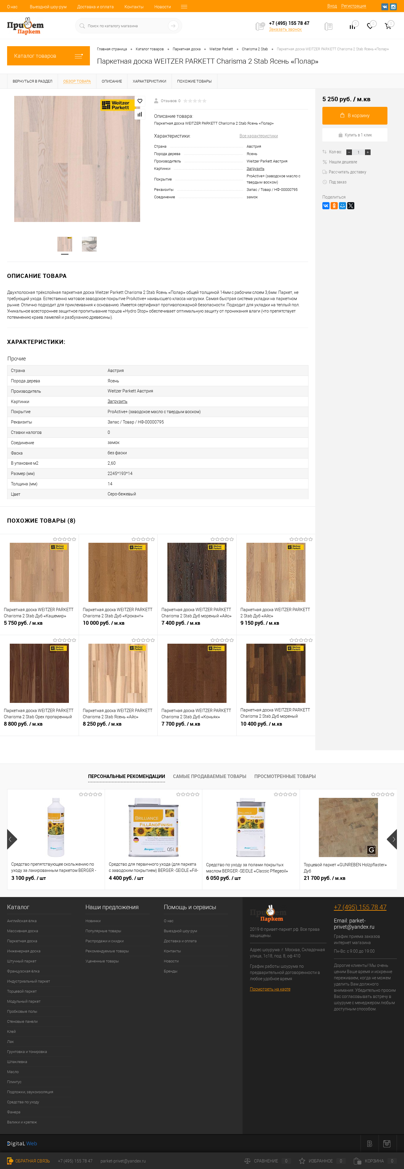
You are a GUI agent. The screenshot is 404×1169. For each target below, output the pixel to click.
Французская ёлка (23, 971)
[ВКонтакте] (325, 205)
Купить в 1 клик (358, 135)
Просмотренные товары (285, 776)
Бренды (170, 971)
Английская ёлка (22, 921)
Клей (11, 1031)
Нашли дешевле (343, 162)
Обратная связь (32, 1161)
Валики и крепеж (22, 1122)
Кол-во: (336, 151)
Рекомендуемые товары (107, 951)
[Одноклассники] (334, 205)
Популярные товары (103, 931)
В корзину (359, 115)
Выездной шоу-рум (48, 6)
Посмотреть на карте (270, 989)
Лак (10, 1041)
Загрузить (255, 168)
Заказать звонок (285, 29)
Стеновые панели (22, 1021)
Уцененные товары (102, 961)
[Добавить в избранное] (140, 101)
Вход (332, 6)
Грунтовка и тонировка (27, 1051)
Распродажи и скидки (104, 941)
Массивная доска (22, 931)
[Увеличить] (77, 159)
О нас (12, 6)
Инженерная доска (24, 951)
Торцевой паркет (22, 991)
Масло (13, 1072)
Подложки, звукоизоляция (30, 1092)
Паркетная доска (22, 941)
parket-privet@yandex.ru (354, 923)
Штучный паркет (21, 961)
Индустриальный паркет (28, 981)
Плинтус (14, 1082)
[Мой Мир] (342, 205)
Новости (162, 6)
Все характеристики (259, 135)
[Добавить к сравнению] (140, 114)
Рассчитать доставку (347, 172)
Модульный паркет (24, 1001)
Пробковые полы (22, 1011)
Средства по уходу (23, 1102)
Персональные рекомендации (126, 776)
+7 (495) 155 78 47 (360, 907)
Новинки (93, 921)
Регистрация (353, 6)
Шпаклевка (17, 1061)
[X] (350, 205)
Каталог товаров (35, 56)
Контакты (134, 6)
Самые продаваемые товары (209, 776)
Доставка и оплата (95, 6)
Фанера (13, 1112)
